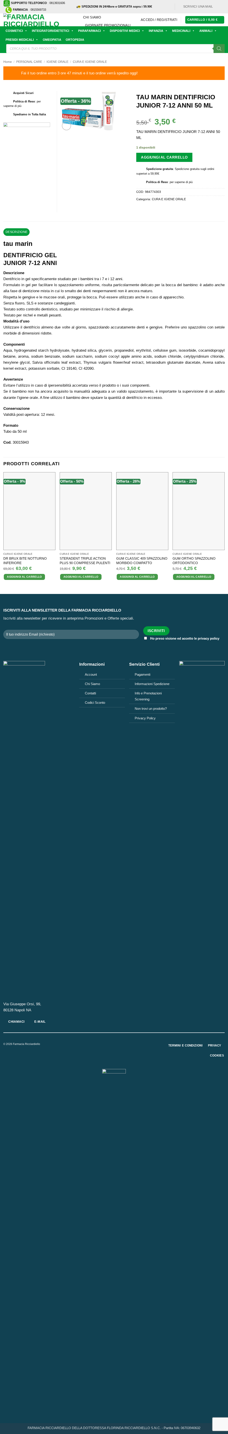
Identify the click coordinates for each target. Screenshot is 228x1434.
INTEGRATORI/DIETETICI (50, 31)
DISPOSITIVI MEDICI (125, 31)
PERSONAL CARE (29, 61)
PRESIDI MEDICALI (20, 39)
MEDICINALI (181, 31)
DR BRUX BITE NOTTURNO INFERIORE (25, 561)
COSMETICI (14, 31)
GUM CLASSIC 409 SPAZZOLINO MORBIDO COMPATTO (141, 561)
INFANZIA (156, 31)
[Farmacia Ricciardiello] (39, 19)
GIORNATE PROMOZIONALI (107, 25)
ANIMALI (205, 31)
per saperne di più (181, 182)
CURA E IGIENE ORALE (90, 61)
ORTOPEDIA (75, 39)
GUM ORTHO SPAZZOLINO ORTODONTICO (194, 561)
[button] (159, 20)
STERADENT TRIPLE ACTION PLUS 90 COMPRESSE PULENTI (85, 561)
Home (7, 61)
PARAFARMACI (89, 31)
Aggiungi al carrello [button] (24, 576)
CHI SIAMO (92, 17)
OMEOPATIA (52, 39)
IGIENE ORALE (57, 61)
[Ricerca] (219, 48)
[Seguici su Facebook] (217, 6)
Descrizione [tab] (16, 232)
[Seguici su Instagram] (222, 6)
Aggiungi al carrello (164, 157)
